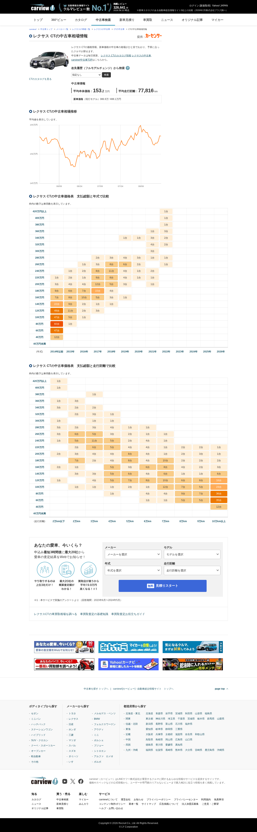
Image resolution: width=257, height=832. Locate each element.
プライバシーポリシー (159, 799)
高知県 (179, 744)
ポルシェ (99, 740)
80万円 (39, 324)
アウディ (99, 729)
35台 (218, 500)
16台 (218, 480)
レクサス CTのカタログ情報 (116, 55)
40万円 (39, 337)
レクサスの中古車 (102, 29)
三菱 (71, 735)
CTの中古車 (119, 29)
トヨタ (72, 713)
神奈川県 (160, 718)
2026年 (221, 351)
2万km (76, 521)
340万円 (39, 237)
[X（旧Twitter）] (72, 781)
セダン (34, 713)
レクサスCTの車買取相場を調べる (55, 614)
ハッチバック (38, 724)
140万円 (39, 304)
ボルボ (97, 761)
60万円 (39, 330)
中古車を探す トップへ (96, 689)
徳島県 (149, 744)
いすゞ (72, 761)
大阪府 (149, 734)
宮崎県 (198, 750)
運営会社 (126, 799)
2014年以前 (56, 351)
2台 (166, 238)
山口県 (188, 739)
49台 (56, 310)
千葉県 (181, 718)
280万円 (39, 257)
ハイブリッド (38, 735)
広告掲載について (168, 804)
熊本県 (179, 750)
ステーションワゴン (42, 729)
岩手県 (169, 713)
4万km (112, 521)
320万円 (39, 244)
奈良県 (188, 734)
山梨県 (220, 718)
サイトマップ (149, 804)
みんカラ (84, 804)
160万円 (39, 297)
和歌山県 (200, 734)
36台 (218, 493)
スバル (72, 745)
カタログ (81, 19)
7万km (165, 521)
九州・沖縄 (132, 750)
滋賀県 (179, 734)
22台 (56, 304)
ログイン (194, 5)
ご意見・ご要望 (210, 804)
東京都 (149, 718)
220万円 (39, 277)
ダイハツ (73, 756)
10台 (84, 297)
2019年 (125, 351)
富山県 (169, 723)
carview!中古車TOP (81, 59)
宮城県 (179, 713)
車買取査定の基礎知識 (94, 614)
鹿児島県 (209, 750)
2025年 (207, 351)
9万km (201, 521)
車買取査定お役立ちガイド (128, 614)
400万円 (39, 218)
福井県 (188, 723)
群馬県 (210, 718)
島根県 (159, 739)
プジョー (99, 745)
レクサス (73, 718)
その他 (34, 761)
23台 (218, 487)
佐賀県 (159, 750)
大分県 (188, 750)
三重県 (179, 729)
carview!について (108, 799)
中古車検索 (103, 19)
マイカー (217, 19)
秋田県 (188, 713)
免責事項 (219, 799)
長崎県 (169, 750)
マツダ (72, 740)
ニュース (167, 19)
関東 (128, 718)
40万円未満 (39, 343)
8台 (111, 264)
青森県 (159, 713)
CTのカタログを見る (40, 79)
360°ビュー (58, 19)
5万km (130, 521)
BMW (97, 718)
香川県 (159, 744)
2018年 (111, 351)
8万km (183, 521)
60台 (56, 324)
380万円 (39, 224)
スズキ (72, 751)
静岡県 (169, 729)
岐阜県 (159, 729)
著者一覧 (133, 804)
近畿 (128, 734)
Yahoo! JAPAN (220, 5)
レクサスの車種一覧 (81, 29)
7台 (84, 291)
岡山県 (169, 739)
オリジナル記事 (192, 19)
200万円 (39, 284)
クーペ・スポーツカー (43, 745)
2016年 (84, 351)
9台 (98, 277)
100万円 (39, 317)
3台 (166, 231)
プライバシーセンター (186, 799)
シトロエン (100, 751)
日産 (71, 724)
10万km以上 (219, 521)
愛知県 (149, 729)
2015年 (70, 351)
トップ (38, 19)
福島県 (208, 713)
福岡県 (149, 750)
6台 (125, 264)
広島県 (179, 739)
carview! (33, 29)
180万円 (39, 290)
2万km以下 (59, 521)
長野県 (159, 723)
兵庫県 (159, 734)
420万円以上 (40, 211)
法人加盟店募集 (190, 804)
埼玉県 (171, 718)
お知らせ (138, 799)
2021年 (153, 351)
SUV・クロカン (39, 740)
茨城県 (191, 718)
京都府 (169, 734)
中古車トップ (46, 29)
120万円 (39, 310)
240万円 (39, 271)
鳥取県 (149, 739)
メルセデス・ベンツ (105, 713)
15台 (97, 291)
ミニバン (36, 718)
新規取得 (205, 5)
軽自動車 (36, 756)
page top (220, 689)
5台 (111, 284)
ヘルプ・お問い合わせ (111, 808)
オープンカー (38, 751)
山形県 (198, 713)
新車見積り (127, 19)
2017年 (98, 351)
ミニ (96, 735)
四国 (128, 744)
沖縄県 (220, 750)
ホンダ (72, 729)
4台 (152, 244)
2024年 (194, 351)
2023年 (180, 351)
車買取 (147, 19)
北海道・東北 (133, 713)
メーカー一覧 (62, 29)
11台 (111, 271)
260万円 (39, 264)
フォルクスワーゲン (105, 724)
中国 (128, 739)
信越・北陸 (132, 723)
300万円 (39, 251)
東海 (128, 729)
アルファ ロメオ (103, 756)
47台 (56, 317)
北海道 (149, 713)
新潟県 (149, 723)
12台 (97, 284)
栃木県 (201, 718)
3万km (94, 521)
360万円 (39, 231)
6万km (147, 521)
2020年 (139, 351)
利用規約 (206, 799)
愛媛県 (169, 744)
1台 (166, 211)
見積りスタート (167, 585)
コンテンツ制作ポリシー (112, 804)
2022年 (166, 351)
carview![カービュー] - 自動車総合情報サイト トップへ (143, 689)
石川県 (179, 723)
